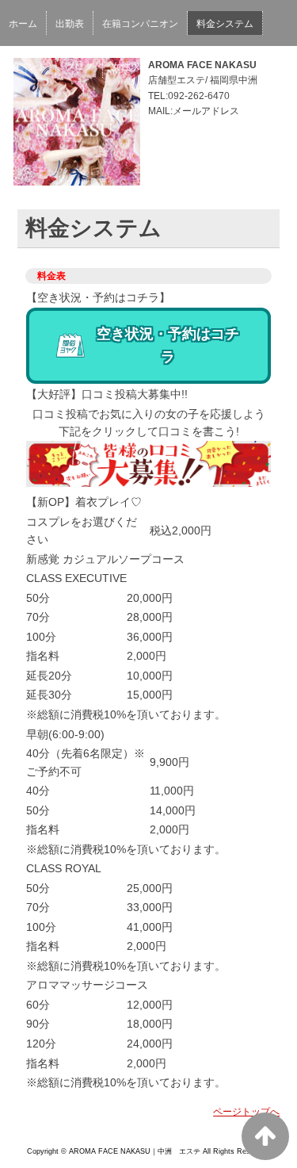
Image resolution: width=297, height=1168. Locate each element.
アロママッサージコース (87, 984)
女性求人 (131, 66)
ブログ (79, 66)
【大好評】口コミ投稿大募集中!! (107, 394)
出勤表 (69, 23)
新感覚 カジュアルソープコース (105, 559)
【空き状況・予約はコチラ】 (98, 297)
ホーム (23, 23)
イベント (28, 66)
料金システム (224, 23)
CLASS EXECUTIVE (76, 578)
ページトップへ (246, 1111)
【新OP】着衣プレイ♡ (84, 502)
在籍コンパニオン (140, 23)
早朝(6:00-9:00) (65, 734)
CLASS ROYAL (63, 868)
